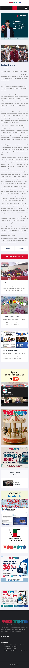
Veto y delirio (17, 484)
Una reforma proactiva (10, 351)
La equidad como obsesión (11, 317)
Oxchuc (5, 282)
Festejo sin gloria (8, 65)
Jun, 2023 (6, 68)
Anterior (7, 248)
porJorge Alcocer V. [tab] (14, 474)
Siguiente (21, 248)
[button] (25, 7)
